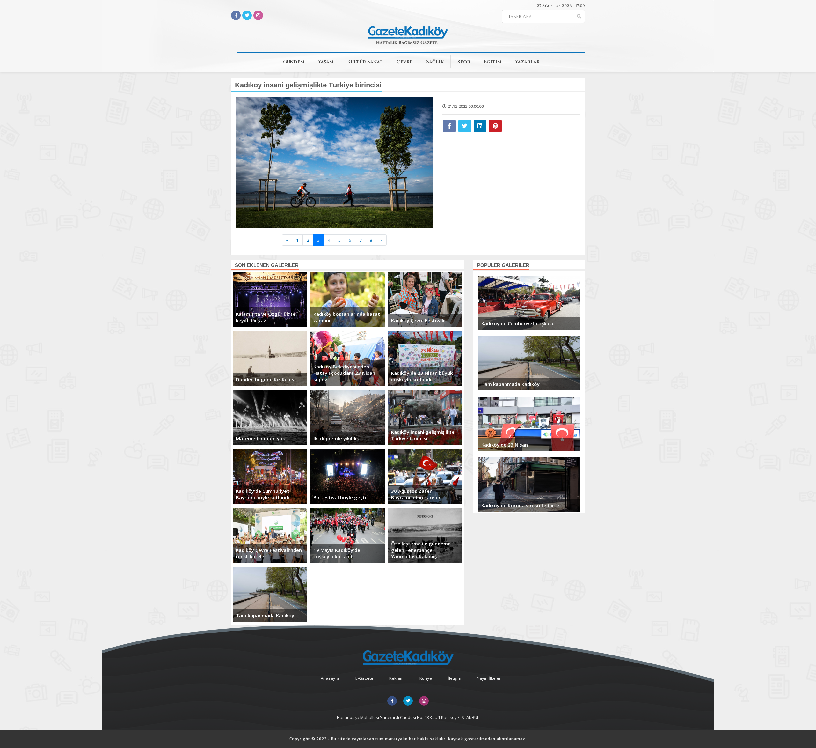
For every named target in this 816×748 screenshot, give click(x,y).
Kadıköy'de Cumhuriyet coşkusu (518, 323)
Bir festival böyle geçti (339, 497)
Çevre (404, 61)
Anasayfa (330, 678)
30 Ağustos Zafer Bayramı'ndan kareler (416, 494)
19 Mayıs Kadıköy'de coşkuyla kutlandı (336, 553)
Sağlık (435, 61)
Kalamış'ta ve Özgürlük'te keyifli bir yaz (265, 317)
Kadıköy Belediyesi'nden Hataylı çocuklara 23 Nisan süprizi (344, 372)
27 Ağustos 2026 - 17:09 (561, 5)
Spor (463, 61)
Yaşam (325, 61)
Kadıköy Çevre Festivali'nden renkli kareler (269, 553)
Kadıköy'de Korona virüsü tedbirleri (522, 505)
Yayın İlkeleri (489, 678)
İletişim (454, 678)
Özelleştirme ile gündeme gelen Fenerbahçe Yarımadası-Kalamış (421, 549)
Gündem (293, 61)
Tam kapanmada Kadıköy (265, 615)
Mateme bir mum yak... (262, 438)
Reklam (396, 678)
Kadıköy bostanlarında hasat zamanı (346, 317)
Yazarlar (527, 61)
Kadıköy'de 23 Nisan (504, 444)
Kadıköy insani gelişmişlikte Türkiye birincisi (423, 435)
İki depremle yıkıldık (336, 438)
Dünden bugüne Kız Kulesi (265, 379)
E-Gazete (364, 678)
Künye (425, 678)
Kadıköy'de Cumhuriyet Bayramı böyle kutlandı (262, 494)
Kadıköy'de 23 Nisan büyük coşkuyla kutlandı (422, 376)
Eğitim (492, 61)
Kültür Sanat (365, 61)
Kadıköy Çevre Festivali (417, 320)
